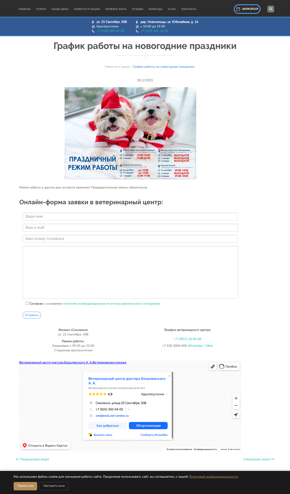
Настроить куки (54, 485)
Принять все (25, 485)
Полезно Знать (116, 9)
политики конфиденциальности (86, 303)
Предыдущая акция (34, 459)
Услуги (41, 9)
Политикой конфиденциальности (213, 476)
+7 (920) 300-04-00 (110, 31)
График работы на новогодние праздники (163, 66)
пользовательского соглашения (137, 303)
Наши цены (59, 9)
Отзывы (137, 9)
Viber (209, 345)
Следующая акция (256, 459)
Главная (25, 9)
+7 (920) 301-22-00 (154, 31)
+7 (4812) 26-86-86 (187, 339)
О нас (172, 9)
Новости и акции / (118, 66)
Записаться (250, 9)
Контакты (188, 9)
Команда (155, 9)
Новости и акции (87, 9)
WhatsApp (195, 345)
